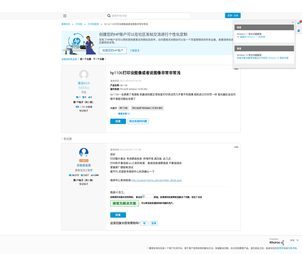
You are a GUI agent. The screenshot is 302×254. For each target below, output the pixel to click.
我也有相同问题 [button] (138, 121)
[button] (236, 69)
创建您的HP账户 (112, 50)
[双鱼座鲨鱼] (84, 152)
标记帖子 (83, 110)
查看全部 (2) (124, 113)
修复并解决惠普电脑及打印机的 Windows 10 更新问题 (262, 57)
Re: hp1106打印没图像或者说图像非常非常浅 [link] (126, 24)
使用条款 (281, 248)
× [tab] (292, 22)
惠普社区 (65, 24)
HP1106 (124, 108)
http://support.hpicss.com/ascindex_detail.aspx (156, 180)
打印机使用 (93, 24)
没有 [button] (153, 223)
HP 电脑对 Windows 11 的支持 (251, 36)
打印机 (79, 24)
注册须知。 (293, 248)
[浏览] (64, 16)
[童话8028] (84, 74)
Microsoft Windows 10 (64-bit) (147, 108)
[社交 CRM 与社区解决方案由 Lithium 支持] (277, 241)
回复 (118, 121)
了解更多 (135, 50)
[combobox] (148, 16)
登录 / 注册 (233, 15)
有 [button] (144, 223)
